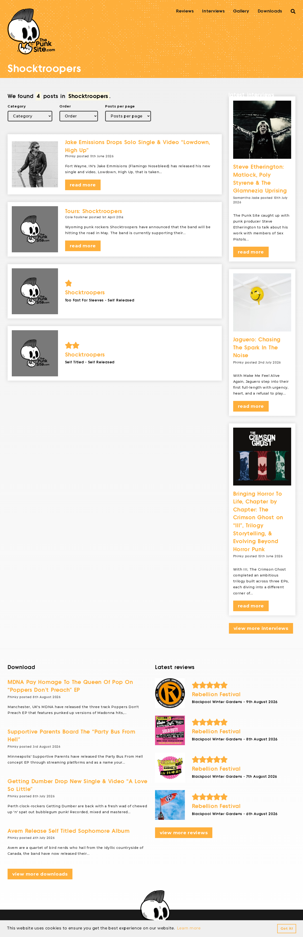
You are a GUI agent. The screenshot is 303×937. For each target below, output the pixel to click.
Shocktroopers (85, 292)
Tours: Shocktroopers (93, 211)
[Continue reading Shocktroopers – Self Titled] (35, 353)
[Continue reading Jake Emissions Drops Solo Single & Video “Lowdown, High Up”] (35, 164)
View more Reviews (184, 832)
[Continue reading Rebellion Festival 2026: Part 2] (170, 767)
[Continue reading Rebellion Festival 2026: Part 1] (170, 805)
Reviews (185, 11)
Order (65, 106)
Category (17, 106)
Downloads (270, 11)
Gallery (241, 11)
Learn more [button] (189, 928)
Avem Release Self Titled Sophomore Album (69, 831)
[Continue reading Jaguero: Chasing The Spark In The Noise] (262, 302)
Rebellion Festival (216, 694)
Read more (83, 185)
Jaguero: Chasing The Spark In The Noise (257, 347)
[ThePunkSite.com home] (31, 31)
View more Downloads (40, 874)
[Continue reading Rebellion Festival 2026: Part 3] (170, 730)
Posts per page (120, 106)
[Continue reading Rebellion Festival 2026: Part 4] (170, 693)
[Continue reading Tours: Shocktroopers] (35, 229)
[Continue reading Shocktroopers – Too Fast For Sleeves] (35, 291)
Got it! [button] (287, 928)
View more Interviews (261, 628)
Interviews (213, 11)
